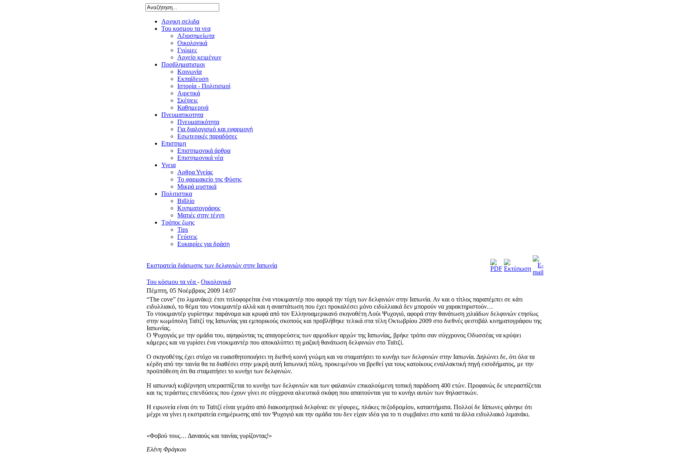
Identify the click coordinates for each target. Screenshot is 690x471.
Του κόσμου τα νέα (172, 281)
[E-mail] (538, 272)
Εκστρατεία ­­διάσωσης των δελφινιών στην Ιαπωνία (212, 265)
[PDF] (496, 268)
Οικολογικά (216, 281)
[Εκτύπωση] (517, 268)
